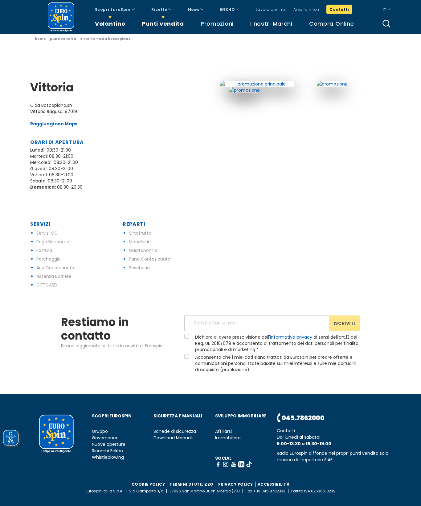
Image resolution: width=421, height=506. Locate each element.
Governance (105, 438)
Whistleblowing (108, 457)
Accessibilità (274, 484)
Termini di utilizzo (192, 484)
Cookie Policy (148, 484)
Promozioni (217, 23)
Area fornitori (306, 9)
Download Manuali (173, 438)
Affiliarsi (223, 431)
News (194, 9)
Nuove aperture (108, 444)
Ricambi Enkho (107, 451)
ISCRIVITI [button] (344, 323)
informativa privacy (291, 337)
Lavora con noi (271, 9)
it (385, 9)
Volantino (110, 23)
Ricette (159, 9)
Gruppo (100, 431)
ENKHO (228, 9)
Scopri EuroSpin (113, 9)
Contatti (339, 9)
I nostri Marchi (271, 23)
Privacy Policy (235, 484)
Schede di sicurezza (174, 431)
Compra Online (331, 23)
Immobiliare (228, 438)
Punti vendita (163, 23)
